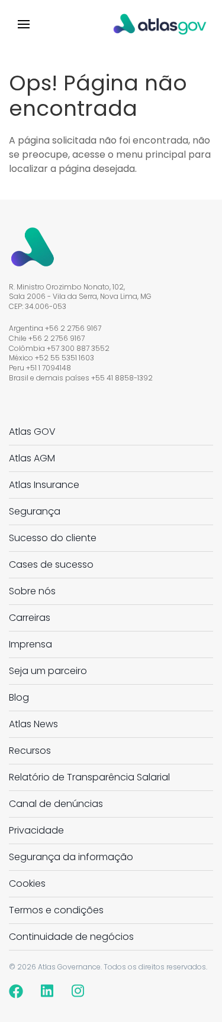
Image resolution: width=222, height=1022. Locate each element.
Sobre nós (32, 591)
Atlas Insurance (44, 485)
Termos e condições (56, 910)
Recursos (30, 750)
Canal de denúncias (56, 804)
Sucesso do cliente (52, 538)
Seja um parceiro (48, 671)
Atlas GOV (32, 431)
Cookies (27, 883)
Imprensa (30, 644)
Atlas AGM (32, 458)
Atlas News (33, 724)
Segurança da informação (71, 857)
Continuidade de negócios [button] (71, 936)
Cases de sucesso (51, 564)
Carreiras (29, 617)
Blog (19, 697)
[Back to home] (160, 23)
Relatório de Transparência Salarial (89, 777)
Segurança (34, 511)
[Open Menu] (23, 23)
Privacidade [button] (36, 830)
